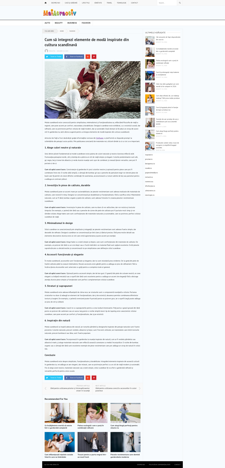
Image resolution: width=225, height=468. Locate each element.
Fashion (86, 22)
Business (72, 22)
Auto (47, 22)
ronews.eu (149, 181)
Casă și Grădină (71, 3)
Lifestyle (86, 3)
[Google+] (88, 56)
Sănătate (98, 3)
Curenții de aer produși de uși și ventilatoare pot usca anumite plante (167, 121)
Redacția (52, 51)
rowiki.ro (148, 168)
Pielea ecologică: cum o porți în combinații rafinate (91, 426)
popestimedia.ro (151, 172)
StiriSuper (99, 138)
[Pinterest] (94, 56)
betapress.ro (150, 163)
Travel (109, 3)
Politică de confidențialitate (159, 464)
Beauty (59, 22)
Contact (134, 3)
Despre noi (55, 3)
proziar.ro (148, 159)
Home (62, 31)
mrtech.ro (149, 177)
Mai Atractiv (54, 464)
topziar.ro (149, 154)
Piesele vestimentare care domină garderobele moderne (125, 455)
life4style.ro (150, 186)
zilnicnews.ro (150, 190)
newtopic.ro (149, 195)
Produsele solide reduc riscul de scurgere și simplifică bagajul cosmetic (167, 145)
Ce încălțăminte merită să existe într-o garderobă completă (58, 426)
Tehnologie (121, 3)
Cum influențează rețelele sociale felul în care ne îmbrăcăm (59, 455)
